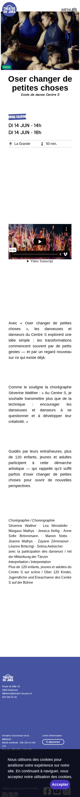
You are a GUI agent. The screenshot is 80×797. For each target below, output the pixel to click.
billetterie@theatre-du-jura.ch (17, 693)
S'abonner (53, 742)
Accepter (60, 784)
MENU (69, 10)
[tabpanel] (40, 40)
